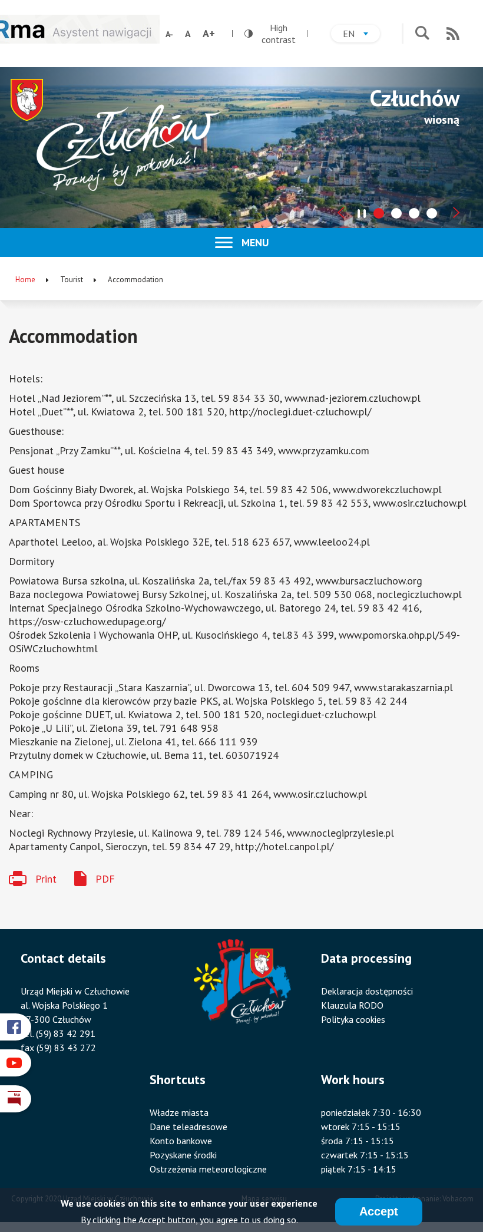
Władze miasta (179, 1112)
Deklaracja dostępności (367, 991)
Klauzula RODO (352, 1005)
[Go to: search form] (422, 34)
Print (46, 879)
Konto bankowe (181, 1141)
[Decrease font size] (169, 34)
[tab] (378, 213)
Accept (378, 1211)
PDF (105, 879)
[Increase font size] (209, 33)
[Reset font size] (188, 33)
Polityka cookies (353, 1019)
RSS (452, 33)
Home (25, 280)
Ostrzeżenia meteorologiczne (208, 1169)
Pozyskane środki (183, 1155)
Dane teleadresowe (188, 1126)
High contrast (270, 33)
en (361, 35)
